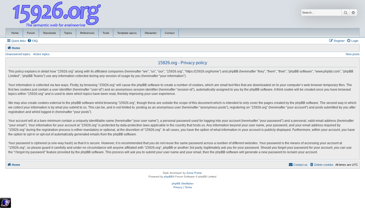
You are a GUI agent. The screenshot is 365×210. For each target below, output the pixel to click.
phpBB (168, 176)
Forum (31, 32)
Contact (169, 32)
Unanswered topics (17, 54)
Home (15, 32)
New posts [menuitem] (353, 54)
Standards (49, 32)
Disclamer (151, 32)
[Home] (57, 14)
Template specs (127, 32)
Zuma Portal (194, 172)
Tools (106, 32)
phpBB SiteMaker (182, 183)
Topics (68, 32)
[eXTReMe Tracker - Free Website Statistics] (5, 203)
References (87, 32)
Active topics (41, 54)
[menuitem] (32, 41)
